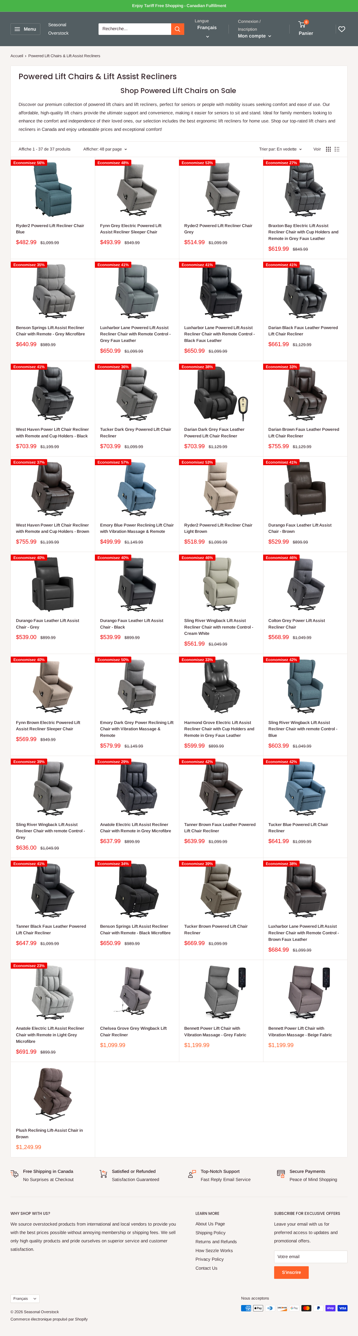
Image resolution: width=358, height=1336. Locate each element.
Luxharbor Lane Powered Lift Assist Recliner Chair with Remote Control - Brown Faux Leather (303, 933)
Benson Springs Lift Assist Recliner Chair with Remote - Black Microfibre (135, 929)
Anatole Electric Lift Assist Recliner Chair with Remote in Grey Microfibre (135, 827)
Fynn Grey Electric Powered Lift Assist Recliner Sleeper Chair (130, 228)
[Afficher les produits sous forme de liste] (337, 149)
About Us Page (210, 1223)
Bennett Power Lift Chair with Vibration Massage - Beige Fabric (300, 1031)
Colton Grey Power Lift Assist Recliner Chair (296, 623)
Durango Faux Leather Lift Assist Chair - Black (131, 623)
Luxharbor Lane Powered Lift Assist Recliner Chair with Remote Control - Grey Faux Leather (135, 334)
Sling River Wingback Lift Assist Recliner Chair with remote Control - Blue (302, 729)
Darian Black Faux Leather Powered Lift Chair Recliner (303, 330)
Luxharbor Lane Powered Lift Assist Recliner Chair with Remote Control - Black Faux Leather (219, 334)
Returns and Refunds (216, 1241)
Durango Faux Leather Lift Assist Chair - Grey (47, 623)
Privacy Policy (210, 1259)
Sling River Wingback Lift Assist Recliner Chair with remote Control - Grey (50, 831)
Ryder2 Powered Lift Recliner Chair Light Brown (218, 528)
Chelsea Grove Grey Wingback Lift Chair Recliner (133, 1031)
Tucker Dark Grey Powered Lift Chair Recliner (135, 432)
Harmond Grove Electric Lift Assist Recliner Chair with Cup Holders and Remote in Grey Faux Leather (219, 729)
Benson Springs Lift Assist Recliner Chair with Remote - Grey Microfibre (50, 330)
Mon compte (252, 36)
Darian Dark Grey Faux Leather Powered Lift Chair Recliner (214, 432)
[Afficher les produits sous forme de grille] (328, 149)
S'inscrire (291, 1272)
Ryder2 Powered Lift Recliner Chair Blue (50, 228)
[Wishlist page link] (341, 29)
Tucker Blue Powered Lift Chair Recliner (298, 827)
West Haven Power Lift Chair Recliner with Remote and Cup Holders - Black (52, 432)
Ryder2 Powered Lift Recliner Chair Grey (218, 228)
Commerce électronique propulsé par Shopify (49, 1319)
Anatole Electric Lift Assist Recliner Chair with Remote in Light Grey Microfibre (50, 1035)
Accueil (16, 55)
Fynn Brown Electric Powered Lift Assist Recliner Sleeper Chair (48, 725)
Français (20, 1298)
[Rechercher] (177, 29)
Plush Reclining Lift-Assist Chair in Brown (49, 1133)
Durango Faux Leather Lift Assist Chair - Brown (300, 528)
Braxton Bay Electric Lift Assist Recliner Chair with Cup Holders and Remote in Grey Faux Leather (303, 232)
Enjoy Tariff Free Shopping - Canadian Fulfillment (179, 5)
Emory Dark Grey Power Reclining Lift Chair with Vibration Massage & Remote (136, 729)
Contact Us (207, 1268)
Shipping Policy (211, 1232)
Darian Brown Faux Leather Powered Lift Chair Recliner (303, 432)
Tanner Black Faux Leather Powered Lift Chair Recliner (51, 929)
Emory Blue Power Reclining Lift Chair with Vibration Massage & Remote (137, 528)
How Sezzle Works (214, 1250)
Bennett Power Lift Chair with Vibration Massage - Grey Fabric (215, 1031)
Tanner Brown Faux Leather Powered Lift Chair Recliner (220, 827)
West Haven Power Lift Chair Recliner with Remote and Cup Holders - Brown (52, 528)
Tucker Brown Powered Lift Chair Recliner (216, 929)
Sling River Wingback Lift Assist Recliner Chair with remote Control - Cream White (218, 627)
